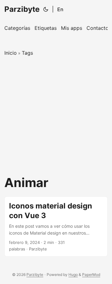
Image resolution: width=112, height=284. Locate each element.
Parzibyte (22, 9)
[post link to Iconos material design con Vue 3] (56, 227)
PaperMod (91, 274)
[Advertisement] (56, 116)
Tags (27, 53)
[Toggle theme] (45, 9)
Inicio (10, 53)
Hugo (73, 274)
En (60, 9)
